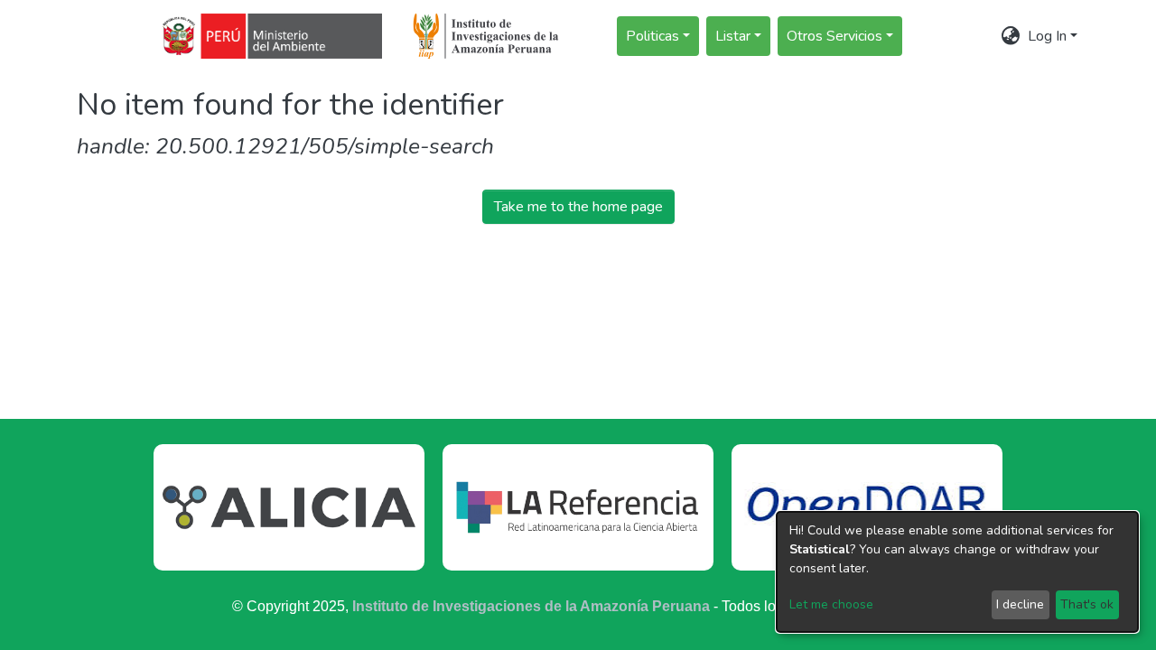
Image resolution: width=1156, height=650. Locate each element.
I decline (1020, 604)
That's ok (1087, 604)
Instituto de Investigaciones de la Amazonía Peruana (531, 606)
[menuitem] (1011, 36)
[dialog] (957, 572)
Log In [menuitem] (1047, 36)
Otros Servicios (834, 36)
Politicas (652, 36)
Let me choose (831, 604)
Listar (732, 36)
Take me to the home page (578, 207)
